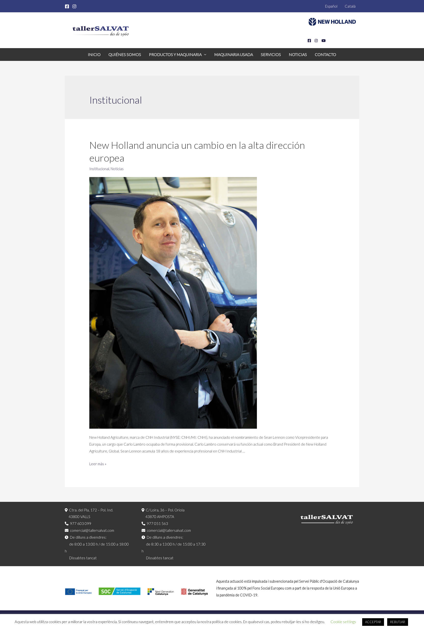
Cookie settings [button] (343, 621)
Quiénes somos (124, 54)
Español (331, 6)
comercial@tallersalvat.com (92, 530)
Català (350, 6)
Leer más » (97, 464)
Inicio (94, 54)
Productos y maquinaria (175, 54)
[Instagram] (74, 6)
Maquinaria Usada (233, 54)
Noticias (298, 54)
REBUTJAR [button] (397, 622)
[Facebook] (67, 6)
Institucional (99, 168)
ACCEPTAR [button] (373, 622)
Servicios (271, 54)
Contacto (325, 54)
